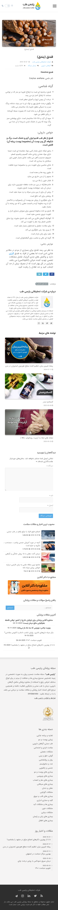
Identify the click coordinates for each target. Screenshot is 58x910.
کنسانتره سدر (48, 401)
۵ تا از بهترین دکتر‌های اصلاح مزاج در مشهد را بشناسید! (33, 645)
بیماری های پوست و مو (43, 771)
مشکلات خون (47, 808)
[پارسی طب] (31, 6)
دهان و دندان (47, 788)
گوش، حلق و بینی (46, 755)
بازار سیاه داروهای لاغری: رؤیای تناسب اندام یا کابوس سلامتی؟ (28, 632)
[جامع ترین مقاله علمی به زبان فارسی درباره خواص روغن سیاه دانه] (48, 567)
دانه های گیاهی (42, 284)
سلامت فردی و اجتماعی (43, 747)
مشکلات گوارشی (46, 792)
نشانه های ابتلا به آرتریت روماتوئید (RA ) (36, 437)
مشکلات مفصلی (46, 751)
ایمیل (50, 505)
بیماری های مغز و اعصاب (43, 780)
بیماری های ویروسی (45, 776)
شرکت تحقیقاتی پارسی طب (41, 62)
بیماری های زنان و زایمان (43, 816)
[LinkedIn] (29, 896)
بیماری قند (38, 160)
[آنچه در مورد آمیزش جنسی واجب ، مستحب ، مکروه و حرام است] (48, 545)
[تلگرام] (16, 896)
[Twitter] (35, 896)
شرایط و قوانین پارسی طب (44, 698)
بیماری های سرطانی (45, 784)
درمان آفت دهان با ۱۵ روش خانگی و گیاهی (22, 553)
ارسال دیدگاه (32, 65)
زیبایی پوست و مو (45, 739)
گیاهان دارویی (46, 65)
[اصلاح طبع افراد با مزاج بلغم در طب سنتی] (48, 534)
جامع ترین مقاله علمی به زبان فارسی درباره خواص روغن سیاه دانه (23, 566)
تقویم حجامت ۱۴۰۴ (34, 640)
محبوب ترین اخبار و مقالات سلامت (38, 524)
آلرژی (11, 253)
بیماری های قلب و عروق (43, 796)
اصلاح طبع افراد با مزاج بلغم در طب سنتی (23, 531)
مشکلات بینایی (47, 812)
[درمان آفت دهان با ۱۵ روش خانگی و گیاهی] (48, 556)
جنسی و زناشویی (46, 767)
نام (51, 495)
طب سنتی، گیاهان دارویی (43, 743)
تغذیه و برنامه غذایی (45, 735)
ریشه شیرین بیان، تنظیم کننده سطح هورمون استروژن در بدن (29, 365)
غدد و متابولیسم (46, 763)
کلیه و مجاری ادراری (45, 800)
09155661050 (33, 693)
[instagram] (23, 896)
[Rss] (41, 896)
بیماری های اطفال (46, 820)
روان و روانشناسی (46, 759)
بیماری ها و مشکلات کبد (43, 804)
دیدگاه (50, 465)
